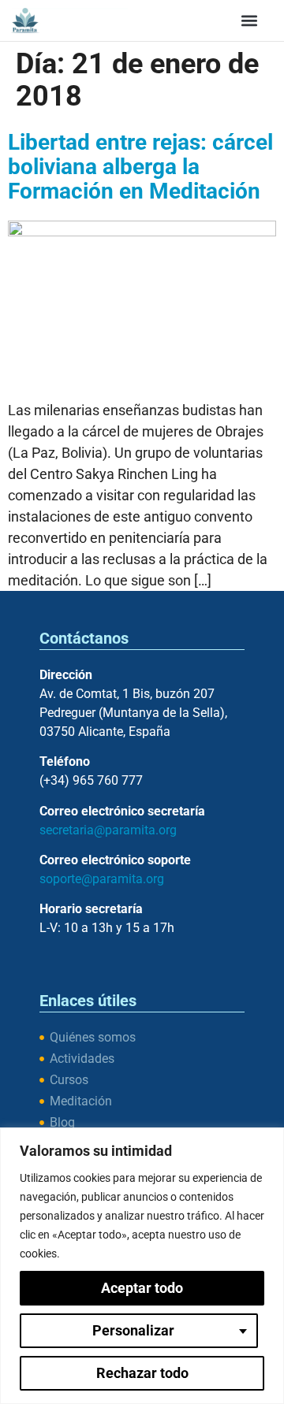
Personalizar (133, 1330)
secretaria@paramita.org (108, 830)
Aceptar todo (142, 1288)
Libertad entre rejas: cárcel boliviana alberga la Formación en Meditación (140, 167)
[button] (249, 20)
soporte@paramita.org (101, 878)
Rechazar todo (142, 1373)
